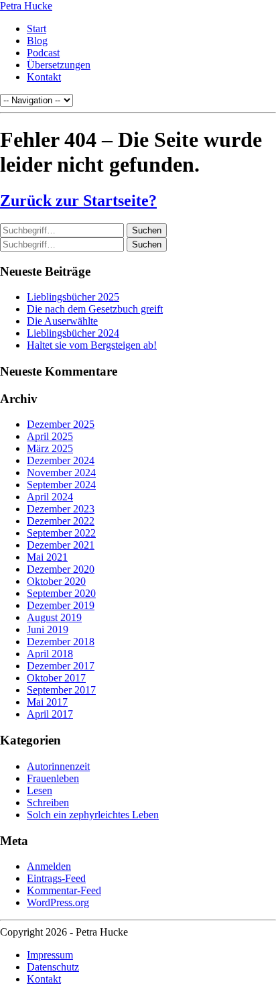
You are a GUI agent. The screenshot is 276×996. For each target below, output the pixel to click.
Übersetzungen (58, 64)
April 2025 (50, 436)
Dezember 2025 (60, 424)
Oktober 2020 (56, 581)
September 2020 (61, 593)
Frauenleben (53, 778)
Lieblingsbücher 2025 (73, 296)
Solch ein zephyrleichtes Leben (93, 814)
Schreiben (48, 802)
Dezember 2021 (60, 545)
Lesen (39, 790)
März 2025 (50, 448)
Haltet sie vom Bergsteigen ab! (92, 345)
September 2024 (61, 484)
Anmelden (49, 866)
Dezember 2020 (60, 569)
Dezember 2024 (60, 460)
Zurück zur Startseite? (78, 200)
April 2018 (50, 653)
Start (36, 28)
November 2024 (61, 472)
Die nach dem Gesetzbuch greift (95, 309)
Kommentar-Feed (64, 890)
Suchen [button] (146, 230)
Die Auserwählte (62, 321)
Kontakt (44, 76)
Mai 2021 (47, 557)
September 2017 (61, 690)
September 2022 (61, 533)
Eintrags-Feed (56, 878)
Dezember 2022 (60, 521)
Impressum (50, 954)
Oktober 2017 (56, 677)
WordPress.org (58, 902)
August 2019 (54, 617)
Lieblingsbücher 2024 (73, 333)
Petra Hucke (26, 5)
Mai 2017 (47, 702)
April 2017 (50, 714)
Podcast (43, 52)
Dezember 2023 (60, 508)
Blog (37, 40)
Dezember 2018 (60, 641)
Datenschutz (53, 967)
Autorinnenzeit (58, 766)
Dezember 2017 (60, 665)
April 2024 (50, 496)
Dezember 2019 (60, 605)
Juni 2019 (47, 629)
